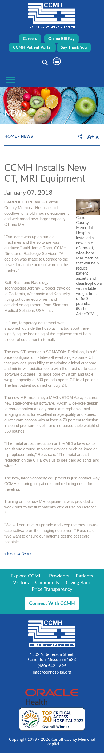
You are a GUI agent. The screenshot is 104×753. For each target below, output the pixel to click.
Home (10, 137)
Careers (30, 39)
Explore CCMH (27, 576)
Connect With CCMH (52, 603)
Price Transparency (52, 589)
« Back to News (17, 554)
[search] (44, 62)
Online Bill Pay (61, 39)
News (27, 137)
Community (47, 582)
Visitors (21, 582)
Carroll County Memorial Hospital (51, 16)
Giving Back (78, 582)
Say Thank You (74, 48)
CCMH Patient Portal (32, 48)
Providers (59, 576)
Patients (84, 576)
